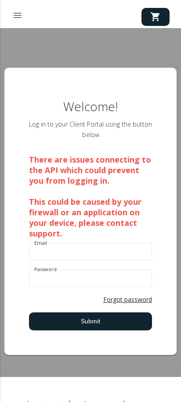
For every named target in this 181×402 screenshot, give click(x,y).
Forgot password (127, 299)
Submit (90, 321)
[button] (17, 14)
